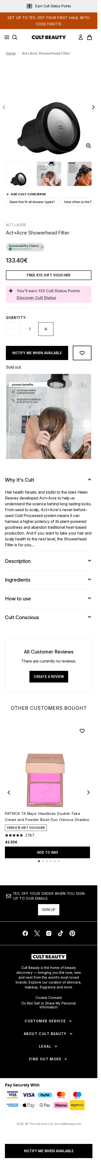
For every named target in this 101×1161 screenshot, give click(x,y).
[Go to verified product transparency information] (25, 247)
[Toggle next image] (93, 107)
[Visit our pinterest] (72, 933)
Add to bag (47, 852)
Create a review (49, 676)
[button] (48, 248)
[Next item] (88, 792)
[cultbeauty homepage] (48, 37)
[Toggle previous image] (4, 107)
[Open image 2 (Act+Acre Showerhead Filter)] (49, 174)
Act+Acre (16, 225)
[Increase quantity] (45, 329)
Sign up (48, 909)
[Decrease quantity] (13, 329)
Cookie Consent (49, 998)
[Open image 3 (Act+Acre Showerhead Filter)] (79, 174)
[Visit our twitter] (37, 933)
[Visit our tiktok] (60, 933)
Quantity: (16, 317)
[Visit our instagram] (49, 933)
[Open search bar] (15, 37)
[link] (81, 37)
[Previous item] (9, 792)
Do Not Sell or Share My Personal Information (49, 1005)
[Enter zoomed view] (88, 146)
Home (11, 53)
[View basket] (89, 37)
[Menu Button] (5, 37)
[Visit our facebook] (25, 933)
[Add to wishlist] (82, 353)
